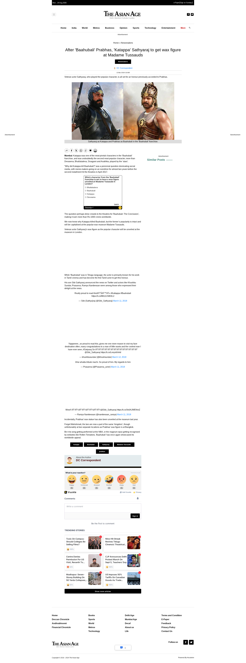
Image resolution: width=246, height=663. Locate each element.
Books (91, 615)
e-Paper (176, 3)
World (85, 28)
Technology (150, 28)
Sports (136, 28)
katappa (76, 445)
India (74, 28)
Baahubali (91, 445)
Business (109, 28)
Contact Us (166, 631)
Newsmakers (123, 62)
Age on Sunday (186, 3)
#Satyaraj (87, 349)
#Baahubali (126, 293)
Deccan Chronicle (60, 619)
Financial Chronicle (61, 627)
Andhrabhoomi (59, 623)
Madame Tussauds (124, 445)
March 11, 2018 (120, 301)
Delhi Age (129, 615)
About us (129, 627)
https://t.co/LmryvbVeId (111, 352)
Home (63, 28)
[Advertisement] (102, 254)
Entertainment (168, 28)
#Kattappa (115, 293)
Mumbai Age (131, 619)
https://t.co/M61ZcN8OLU (102, 296)
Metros (96, 28)
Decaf (128, 623)
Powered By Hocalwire (186, 658)
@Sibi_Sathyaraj (92, 352)
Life (127, 631)
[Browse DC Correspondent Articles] (69, 460)
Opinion (123, 28)
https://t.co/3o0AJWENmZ (128, 410)
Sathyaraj (106, 445)
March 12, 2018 (119, 357)
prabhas (102, 451)
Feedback (166, 623)
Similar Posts (156, 159)
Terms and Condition (171, 615)
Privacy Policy (168, 627)
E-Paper (165, 619)
